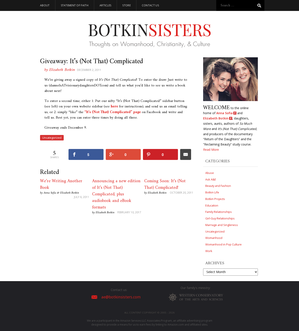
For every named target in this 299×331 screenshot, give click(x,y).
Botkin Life (212, 192)
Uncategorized (52, 138)
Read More (211, 149)
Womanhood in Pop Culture (223, 244)
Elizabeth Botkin (105, 212)
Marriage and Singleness (221, 225)
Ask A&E (210, 179)
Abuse (209, 173)
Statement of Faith (74, 5)
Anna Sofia (224, 113)
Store (126, 5)
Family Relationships (218, 212)
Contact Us (150, 5)
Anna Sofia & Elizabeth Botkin (61, 193)
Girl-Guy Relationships (220, 218)
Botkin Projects (215, 199)
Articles (105, 5)
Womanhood (213, 238)
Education (211, 205)
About (45, 5)
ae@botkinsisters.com (121, 296)
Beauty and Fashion (218, 186)
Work (208, 251)
